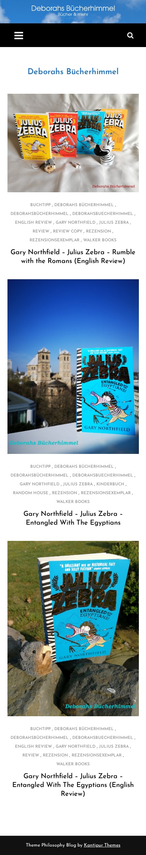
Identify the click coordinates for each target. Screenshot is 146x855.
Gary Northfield (75, 223)
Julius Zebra (114, 223)
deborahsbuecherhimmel (102, 214)
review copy (67, 231)
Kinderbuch (110, 484)
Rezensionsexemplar (54, 240)
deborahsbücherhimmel (40, 214)
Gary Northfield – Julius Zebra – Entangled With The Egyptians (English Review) (73, 785)
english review (33, 223)
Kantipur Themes (102, 845)
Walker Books (99, 240)
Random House (30, 493)
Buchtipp (40, 205)
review (41, 231)
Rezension (98, 231)
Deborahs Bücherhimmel (73, 72)
